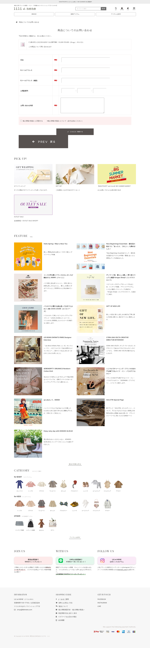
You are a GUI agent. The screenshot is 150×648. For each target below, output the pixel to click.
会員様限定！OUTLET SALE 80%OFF (26, 221)
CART (128, 9)
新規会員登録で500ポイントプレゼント (33, 561)
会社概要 (61, 620)
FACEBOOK (102, 599)
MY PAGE (122, 9)
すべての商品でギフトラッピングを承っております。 (31, 190)
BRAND (34, 14)
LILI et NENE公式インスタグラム (117, 561)
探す (116, 9)
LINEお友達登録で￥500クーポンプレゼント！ (76, 561)
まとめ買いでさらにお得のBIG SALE (109, 190)
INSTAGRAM (102, 603)
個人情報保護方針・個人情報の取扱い (71, 610)
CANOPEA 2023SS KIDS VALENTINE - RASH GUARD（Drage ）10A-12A (56, 42)
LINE (99, 606)
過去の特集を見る (75, 464)
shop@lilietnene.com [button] (24, 610)
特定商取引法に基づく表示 (67, 613)
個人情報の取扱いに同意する (33, 121)
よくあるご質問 (63, 599)
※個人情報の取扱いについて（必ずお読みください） (65, 121)
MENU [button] (134, 9)
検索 (103, 8)
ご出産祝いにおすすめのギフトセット (68, 190)
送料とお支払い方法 (65, 603)
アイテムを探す (116, 14)
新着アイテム (75, 14)
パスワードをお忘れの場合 (67, 617)
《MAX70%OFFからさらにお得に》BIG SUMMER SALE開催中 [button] (75, 2)
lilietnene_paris (122, 569)
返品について (63, 606)
